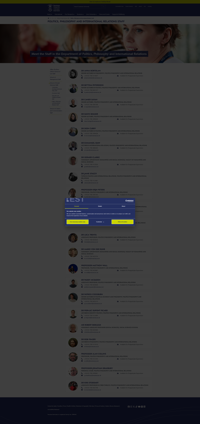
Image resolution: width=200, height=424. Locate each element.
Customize (99, 221)
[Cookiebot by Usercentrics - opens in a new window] (126, 201)
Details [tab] (100, 206)
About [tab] (123, 206)
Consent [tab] (76, 206)
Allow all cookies (122, 221)
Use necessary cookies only (77, 221)
